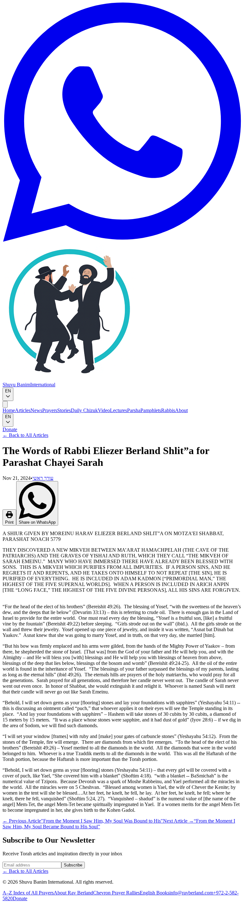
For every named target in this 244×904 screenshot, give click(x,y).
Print (9, 522)
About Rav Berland (73, 892)
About (181, 410)
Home (9, 410)
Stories (64, 410)
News (36, 410)
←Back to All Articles (25, 435)
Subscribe (73, 865)
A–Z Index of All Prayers (28, 892)
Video (104, 410)
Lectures (118, 410)
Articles (22, 410)
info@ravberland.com (191, 892)
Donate (10, 429)
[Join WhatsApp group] (122, 240)
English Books (154, 892)
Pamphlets (150, 410)
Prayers (49, 410)
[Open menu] (5, 404)
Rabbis (168, 410)
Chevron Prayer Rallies (116, 892)
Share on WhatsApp (37, 522)
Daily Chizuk (84, 410)
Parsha (133, 410)
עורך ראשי (42, 478)
